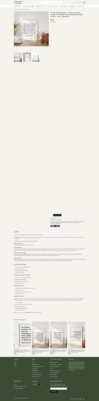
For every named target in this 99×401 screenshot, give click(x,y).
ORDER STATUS (35, 370)
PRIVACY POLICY (35, 376)
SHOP (15, 362)
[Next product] (82, 9)
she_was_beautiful (53, 223)
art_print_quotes (54, 221)
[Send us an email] (39, 384)
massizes (72, 222)
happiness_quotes (58, 222)
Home (15, 9)
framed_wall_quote (82, 221)
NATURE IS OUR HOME (18, 388)
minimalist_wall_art (77, 222)
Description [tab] (16, 232)
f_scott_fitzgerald (64, 221)
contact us (28, 312)
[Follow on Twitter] (37, 384)
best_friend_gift (59, 221)
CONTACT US (35, 368)
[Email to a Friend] (55, 226)
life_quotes (69, 222)
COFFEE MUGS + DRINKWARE (28, 6)
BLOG (15, 366)
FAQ (33, 362)
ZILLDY (15, 384)
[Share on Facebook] (51, 226)
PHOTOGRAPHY (72, 6)
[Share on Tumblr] (59, 226)
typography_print (58, 223)
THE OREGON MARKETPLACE (20, 386)
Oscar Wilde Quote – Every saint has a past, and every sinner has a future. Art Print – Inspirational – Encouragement (58, 351)
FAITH (46, 6)
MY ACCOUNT (35, 372)
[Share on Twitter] (53, 226)
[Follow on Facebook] (33, 384)
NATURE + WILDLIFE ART (53, 6)
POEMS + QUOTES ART (23, 9)
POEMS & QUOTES (17, 6)
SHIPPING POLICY (35, 364)
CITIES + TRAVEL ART (64, 6)
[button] (82, 2)
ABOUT (15, 364)
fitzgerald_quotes (76, 221)
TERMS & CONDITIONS (36, 374)
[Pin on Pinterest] (57, 226)
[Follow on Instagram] (35, 384)
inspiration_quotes (64, 222)
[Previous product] (84, 9)
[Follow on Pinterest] (41, 384)
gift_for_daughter (52, 222)
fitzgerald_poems (70, 221)
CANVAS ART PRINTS (40, 6)
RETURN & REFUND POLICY (37, 366)
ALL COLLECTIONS (80, 6)
